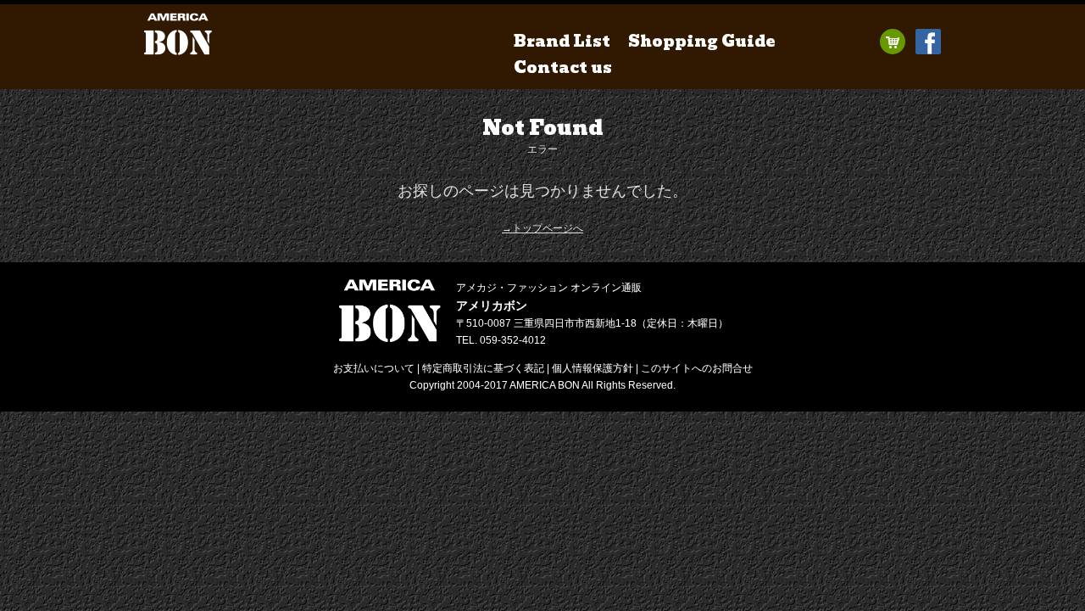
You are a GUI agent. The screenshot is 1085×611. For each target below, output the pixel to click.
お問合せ (697, 368)
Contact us (563, 67)
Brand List (562, 41)
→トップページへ (542, 228)
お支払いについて (374, 368)
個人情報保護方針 (592, 368)
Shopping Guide (702, 41)
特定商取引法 (483, 368)
